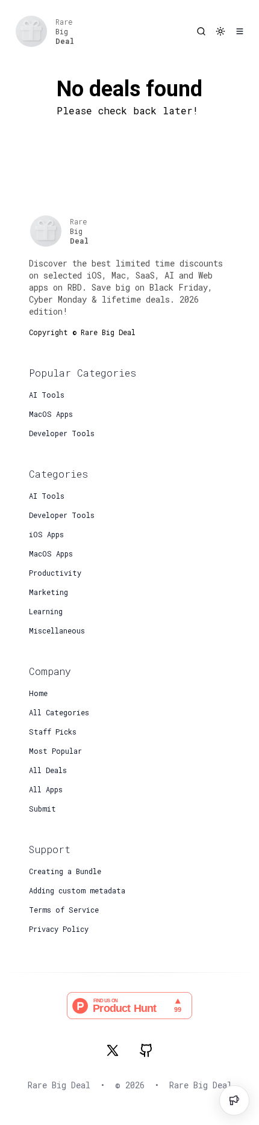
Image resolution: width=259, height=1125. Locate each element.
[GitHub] (146, 1050)
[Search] (201, 31)
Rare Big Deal (200, 1085)
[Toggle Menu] (240, 31)
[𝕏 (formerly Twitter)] (113, 1050)
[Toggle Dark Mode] (220, 31)
